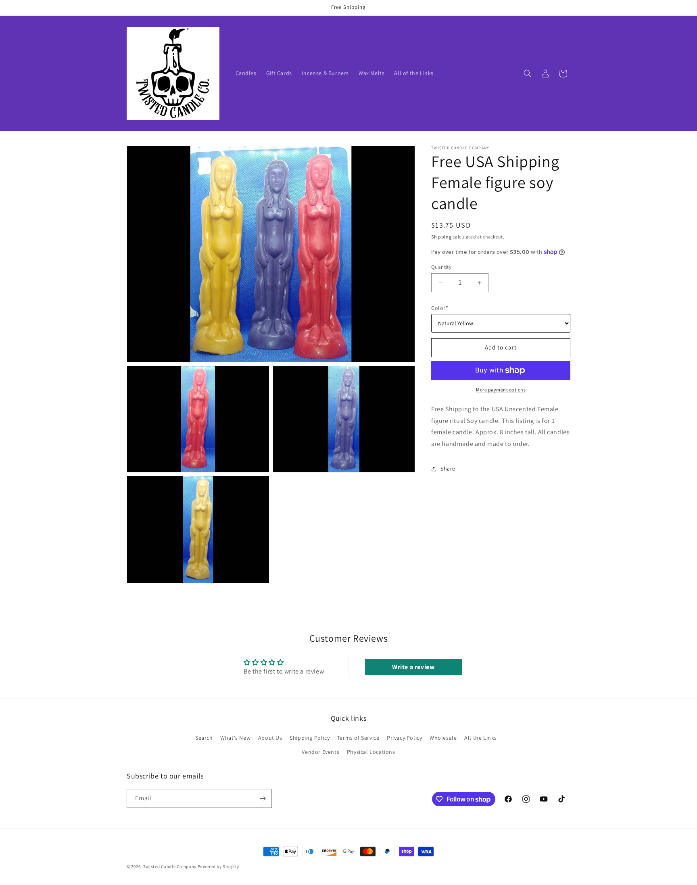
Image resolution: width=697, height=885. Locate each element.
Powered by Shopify (218, 866)
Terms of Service (358, 737)
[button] (527, 73)
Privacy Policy (404, 737)
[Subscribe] (262, 798)
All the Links (480, 737)
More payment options (501, 390)
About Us (270, 737)
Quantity (441, 267)
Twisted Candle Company (169, 866)
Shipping (441, 237)
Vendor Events (320, 751)
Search (204, 737)
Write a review (413, 667)
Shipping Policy (310, 737)
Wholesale (443, 737)
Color (439, 308)
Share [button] (447, 468)
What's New (235, 737)
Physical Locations (371, 751)
